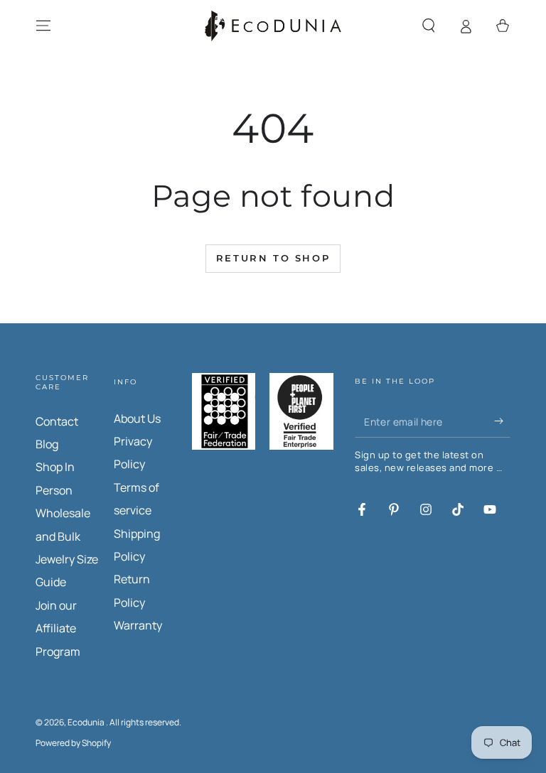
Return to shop (273, 258)
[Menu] (43, 25)
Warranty (138, 625)
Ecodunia (87, 722)
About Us (137, 418)
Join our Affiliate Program (58, 628)
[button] (428, 25)
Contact (57, 421)
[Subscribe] (502, 421)
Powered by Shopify (73, 743)
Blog (47, 444)
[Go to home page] (273, 25)
